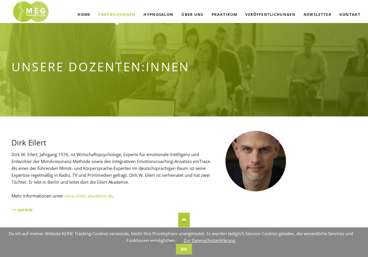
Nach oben (184, 220)
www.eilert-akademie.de (88, 196)
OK (184, 249)
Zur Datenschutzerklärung (209, 240)
